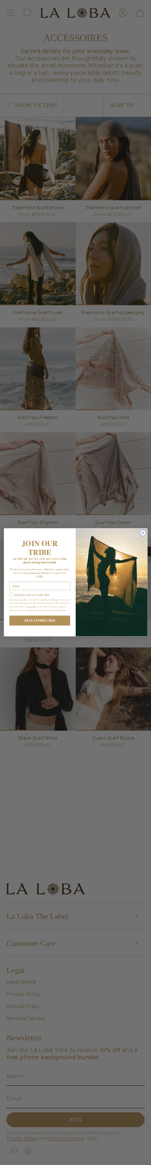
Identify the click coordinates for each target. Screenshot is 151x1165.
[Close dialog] (142, 533)
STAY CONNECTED (39, 620)
